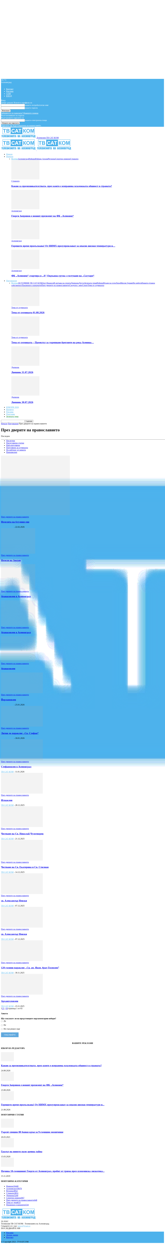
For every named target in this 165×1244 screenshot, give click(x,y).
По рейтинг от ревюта (16, 450)
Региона (51, 159)
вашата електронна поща (36, 120)
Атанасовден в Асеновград (16, 596)
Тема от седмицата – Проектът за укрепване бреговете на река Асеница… (52, 342)
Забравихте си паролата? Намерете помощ (19, 113)
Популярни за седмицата (17, 448)
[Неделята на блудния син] (35, 514)
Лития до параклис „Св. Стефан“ (20, 733)
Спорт (85, 285)
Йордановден (8, 699)
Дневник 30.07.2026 (22, 402)
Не (4, 1025)
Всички (14, 159)
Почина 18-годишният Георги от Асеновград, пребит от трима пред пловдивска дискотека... (53, 1171)
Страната (74, 159)
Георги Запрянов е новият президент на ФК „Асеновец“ (42, 216)
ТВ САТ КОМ (7, 527)
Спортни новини (62, 159)
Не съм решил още (11, 1029)
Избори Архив (41, 159)
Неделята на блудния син (15, 522)
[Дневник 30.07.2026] (25, 395)
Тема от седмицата (96, 285)
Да (4, 1021)
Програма (10, 414)
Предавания (11, 281)
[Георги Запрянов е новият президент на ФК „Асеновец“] (25, 208)
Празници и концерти (31, 285)
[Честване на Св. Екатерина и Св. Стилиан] (22, 860)
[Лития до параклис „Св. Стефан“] (22, 726)
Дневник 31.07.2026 (22, 372)
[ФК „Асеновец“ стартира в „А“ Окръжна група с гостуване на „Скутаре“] (25, 268)
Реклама (9, 91)
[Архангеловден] (22, 994)
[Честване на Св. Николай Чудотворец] (22, 826)
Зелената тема (90, 283)
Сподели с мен (75, 285)
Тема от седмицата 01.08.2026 (27, 312)
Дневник (75, 283)
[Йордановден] (22, 692)
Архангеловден (9, 1001)
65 (7, 1008)
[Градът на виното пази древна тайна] (7, 1146)
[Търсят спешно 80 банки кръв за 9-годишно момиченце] (7, 1127)
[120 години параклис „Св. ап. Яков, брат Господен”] (22, 960)
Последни (10, 441)
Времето (10, 409)
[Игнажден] (22, 793)
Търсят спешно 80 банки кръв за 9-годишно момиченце (32, 1132)
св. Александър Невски (14, 900)
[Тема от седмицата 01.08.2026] (25, 305)
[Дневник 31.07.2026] (25, 365)
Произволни (11, 452)
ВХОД (9, 96)
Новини (9, 156)
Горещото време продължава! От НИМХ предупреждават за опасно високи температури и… (63, 246)
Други (81, 283)
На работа (137, 283)
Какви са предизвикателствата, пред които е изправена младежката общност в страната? (61, 186)
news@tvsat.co (24, 1226)
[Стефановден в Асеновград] (22, 759)
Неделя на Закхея (11, 560)
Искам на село (109, 283)
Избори (31, 159)
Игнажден (6, 800)
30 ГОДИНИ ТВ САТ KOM (30, 283)
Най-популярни (13, 445)
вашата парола (31, 108)
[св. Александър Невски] (22, 893)
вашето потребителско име (36, 105)
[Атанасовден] (18, 661)
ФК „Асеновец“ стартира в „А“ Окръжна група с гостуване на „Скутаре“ (52, 275)
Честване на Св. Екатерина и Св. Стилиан (25, 867)
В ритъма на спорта (62, 283)
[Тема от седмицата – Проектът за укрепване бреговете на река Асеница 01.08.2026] (25, 335)
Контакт (9, 89)
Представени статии (15, 443)
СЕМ (8, 94)
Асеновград (23, 159)
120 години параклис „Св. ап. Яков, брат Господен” (30, 967)
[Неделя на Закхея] (18, 553)
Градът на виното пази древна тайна (21, 1151)
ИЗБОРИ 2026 (12, 407)
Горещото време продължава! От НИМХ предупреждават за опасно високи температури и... (52, 1104)
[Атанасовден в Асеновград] (18, 589)
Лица (118, 283)
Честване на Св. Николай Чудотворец (22, 833)
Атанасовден (8, 668)
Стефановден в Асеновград (16, 766)
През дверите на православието (55, 285)
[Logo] (19, 150)
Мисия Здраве (126, 283)
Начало (9, 154)
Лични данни (12, 1235)
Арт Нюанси (48, 283)
